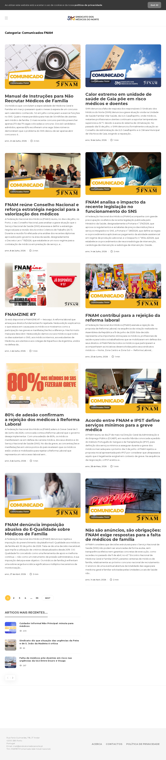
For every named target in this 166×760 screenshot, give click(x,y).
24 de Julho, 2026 (18, 141)
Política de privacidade (143, 744)
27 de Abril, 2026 (18, 574)
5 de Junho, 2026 (18, 461)
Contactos (114, 744)
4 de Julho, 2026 (17, 351)
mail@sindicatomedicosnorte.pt (28, 746)
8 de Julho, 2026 (17, 250)
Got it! (154, 5)
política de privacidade (88, 5)
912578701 (16, 749)
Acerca (97, 744)
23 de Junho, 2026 (99, 356)
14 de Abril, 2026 (98, 579)
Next (47, 598)
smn (7, 141)
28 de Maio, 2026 (99, 466)
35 (37, 598)
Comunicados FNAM (19, 83)
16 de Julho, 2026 (99, 140)
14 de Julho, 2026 (99, 251)
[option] (43, 645)
